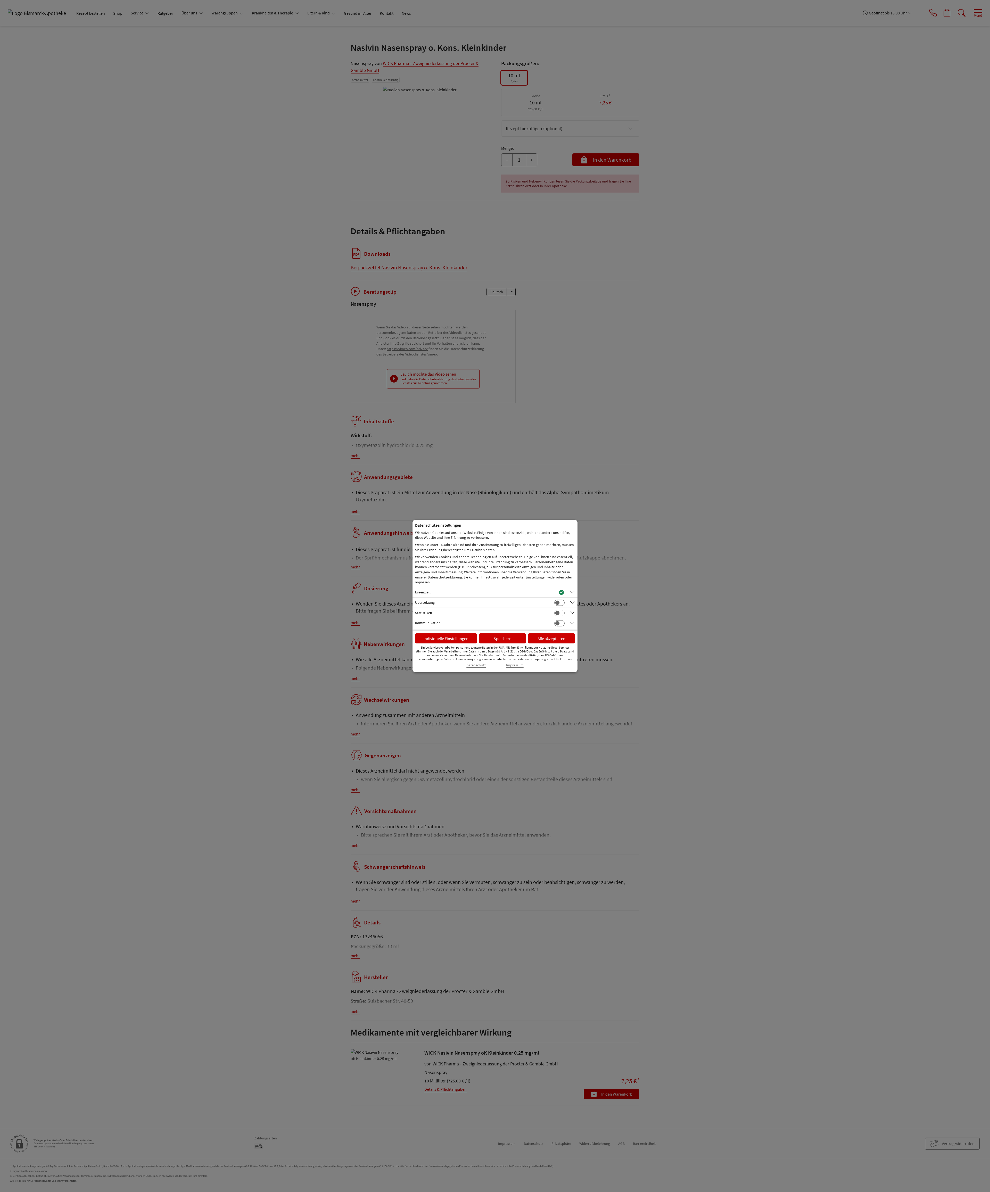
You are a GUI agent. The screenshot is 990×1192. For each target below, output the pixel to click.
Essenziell (423, 592)
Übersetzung (425, 602)
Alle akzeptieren (551, 638)
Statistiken (423, 612)
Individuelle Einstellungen (446, 638)
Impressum (515, 665)
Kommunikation (428, 622)
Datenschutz (476, 665)
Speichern (503, 638)
